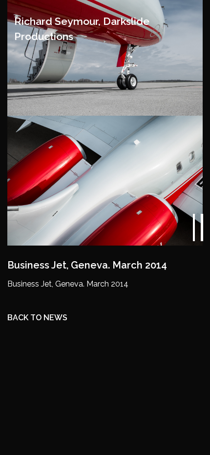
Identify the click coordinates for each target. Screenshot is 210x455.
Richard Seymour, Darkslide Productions (81, 28)
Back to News (37, 317)
